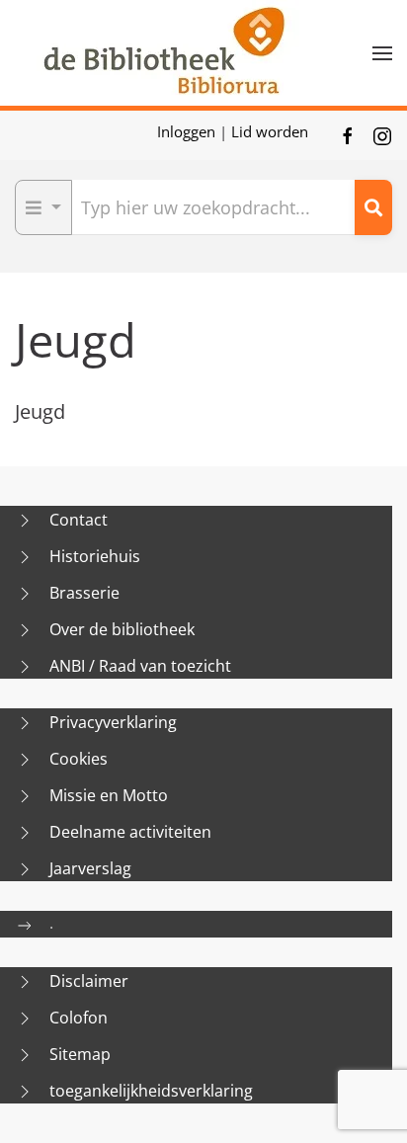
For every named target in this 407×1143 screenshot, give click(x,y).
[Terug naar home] (163, 53)
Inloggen (188, 131)
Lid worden (269, 131)
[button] (382, 53)
